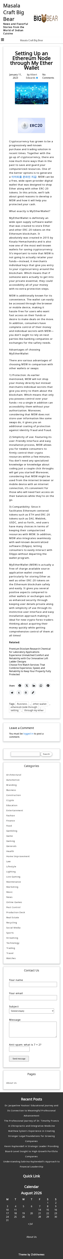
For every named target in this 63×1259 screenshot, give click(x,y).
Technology (12, 942)
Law (8, 861)
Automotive (13, 779)
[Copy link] (33, 692)
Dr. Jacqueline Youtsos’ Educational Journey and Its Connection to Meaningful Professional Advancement (31, 1110)
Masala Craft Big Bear (13, 12)
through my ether (34, 710)
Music (9, 891)
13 (31, 1209)
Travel (10, 953)
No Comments (48, 76)
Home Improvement (18, 856)
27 (31, 1216)
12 (23, 1209)
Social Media (13, 927)
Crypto (10, 800)
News (9, 897)
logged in (28, 733)
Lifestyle (11, 866)
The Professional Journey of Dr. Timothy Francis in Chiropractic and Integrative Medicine (31, 1123)
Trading (10, 948)
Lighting (11, 871)
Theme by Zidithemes (31, 1254)
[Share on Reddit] (12, 692)
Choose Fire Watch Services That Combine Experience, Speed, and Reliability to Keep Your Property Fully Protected (30, 669)
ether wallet (39, 704)
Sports (10, 932)
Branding (11, 784)
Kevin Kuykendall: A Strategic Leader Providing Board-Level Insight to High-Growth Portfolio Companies (31, 1151)
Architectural (13, 774)
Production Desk (16, 912)
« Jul (30, 1223)
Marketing (12, 886)
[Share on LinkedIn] (34, 685)
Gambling (11, 830)
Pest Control (13, 907)
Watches (11, 958)
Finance (10, 820)
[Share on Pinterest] (48, 685)
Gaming (10, 840)
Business (22, 704)
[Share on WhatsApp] (41, 685)
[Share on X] (27, 685)
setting (14, 710)
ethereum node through (24, 707)
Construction (13, 795)
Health (10, 851)
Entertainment (14, 810)
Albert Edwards (31, 76)
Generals (11, 846)
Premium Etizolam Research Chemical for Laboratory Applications (30, 650)
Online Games (14, 902)
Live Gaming (13, 876)
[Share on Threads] (26, 692)
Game (9, 835)
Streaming (12, 937)
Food (9, 825)
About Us (11, 1082)
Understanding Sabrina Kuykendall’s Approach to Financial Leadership (31, 1164)
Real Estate (12, 917)
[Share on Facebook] (20, 685)
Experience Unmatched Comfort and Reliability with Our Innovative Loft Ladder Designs (29, 658)
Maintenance (13, 881)
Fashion (10, 815)
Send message (19, 1059)
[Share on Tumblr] (19, 692)
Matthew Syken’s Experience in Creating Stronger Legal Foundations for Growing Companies (31, 1136)
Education (11, 805)
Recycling (11, 922)
